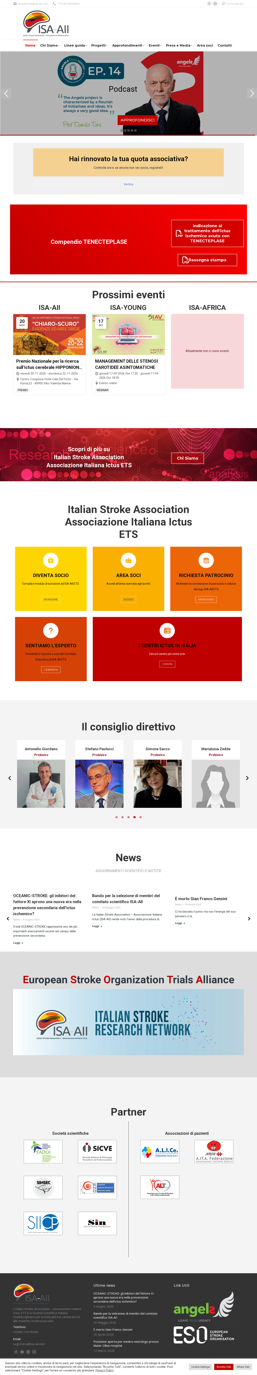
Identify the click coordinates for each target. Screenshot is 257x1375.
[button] (9, 778)
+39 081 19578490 (68, 3)
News (16, 919)
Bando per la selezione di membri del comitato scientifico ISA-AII (125, 1315)
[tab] (116, 817)
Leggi (16, 942)
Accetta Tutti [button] (224, 1366)
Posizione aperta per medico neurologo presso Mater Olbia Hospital (126, 1343)
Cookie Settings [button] (200, 1366)
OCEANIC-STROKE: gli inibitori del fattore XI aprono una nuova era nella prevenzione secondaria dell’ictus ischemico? (123, 1297)
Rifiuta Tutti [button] (243, 1366)
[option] (32, 774)
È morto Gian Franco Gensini (201, 898)
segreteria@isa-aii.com (33, 3)
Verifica (128, 184)
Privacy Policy (105, 1370)
